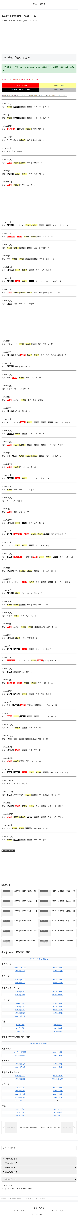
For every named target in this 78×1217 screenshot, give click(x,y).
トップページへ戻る (20, 1211)
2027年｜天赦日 (20, 1055)
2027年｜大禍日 (58, 1094)
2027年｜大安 (20, 1115)
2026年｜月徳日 (58, 983)
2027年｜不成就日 (57, 1079)
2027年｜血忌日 (20, 1091)
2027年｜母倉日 (20, 1067)
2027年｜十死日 (20, 1076)
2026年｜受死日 (58, 991)
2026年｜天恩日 (58, 979)
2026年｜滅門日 (58, 1013)
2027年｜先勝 (20, 1109)
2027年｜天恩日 (58, 1064)
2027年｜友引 (58, 1109)
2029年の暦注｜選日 (9, 850)
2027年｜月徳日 (58, 1067)
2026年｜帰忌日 (58, 1003)
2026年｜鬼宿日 (58, 968)
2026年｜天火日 (58, 1006)
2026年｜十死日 (20, 991)
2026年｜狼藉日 (20, 1013)
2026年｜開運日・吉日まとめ (39, 959)
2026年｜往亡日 (20, 1016)
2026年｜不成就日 (57, 995)
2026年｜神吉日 (20, 979)
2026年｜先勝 (20, 1025)
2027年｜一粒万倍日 (20, 1052)
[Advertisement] (39, 38)
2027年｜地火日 (20, 1094)
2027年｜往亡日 (20, 1100)
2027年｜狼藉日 (20, 1097)
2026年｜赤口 (58, 1031)
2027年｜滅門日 (58, 1097)
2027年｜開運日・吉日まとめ (39, 1043)
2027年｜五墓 (20, 1088)
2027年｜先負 (20, 1112)
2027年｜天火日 (58, 1091)
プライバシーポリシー (58, 1211)
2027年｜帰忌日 (58, 1088)
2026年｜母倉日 (20, 983)
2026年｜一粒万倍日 (20, 968)
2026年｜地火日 (20, 1010)
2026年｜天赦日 (20, 971)
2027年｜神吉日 (20, 1064)
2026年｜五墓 (20, 1003)
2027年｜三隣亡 (20, 1079)
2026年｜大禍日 (58, 1010)
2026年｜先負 (20, 1028)
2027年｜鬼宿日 (58, 1052)
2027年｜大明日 (58, 1055)
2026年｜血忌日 (20, 1006)
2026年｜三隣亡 (20, 995)
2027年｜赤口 (58, 1115)
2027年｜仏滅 (58, 1112)
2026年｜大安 (20, 1031)
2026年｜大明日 (58, 971)
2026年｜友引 (58, 1025)
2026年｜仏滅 (58, 1028)
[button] (74, 1148)
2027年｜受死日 (58, 1076)
